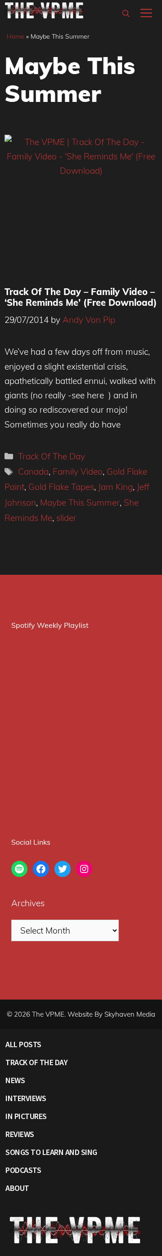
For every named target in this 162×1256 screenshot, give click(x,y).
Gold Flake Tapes (61, 486)
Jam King (115, 486)
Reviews (19, 1134)
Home (15, 36)
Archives (28, 903)
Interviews (25, 1098)
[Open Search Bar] (126, 13)
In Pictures (26, 1116)
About (17, 1188)
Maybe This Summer (80, 502)
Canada (33, 471)
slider (66, 517)
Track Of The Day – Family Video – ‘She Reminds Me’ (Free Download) (80, 297)
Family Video (78, 471)
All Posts (23, 1044)
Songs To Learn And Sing (51, 1152)
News (15, 1080)
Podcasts (23, 1170)
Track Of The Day (51, 456)
